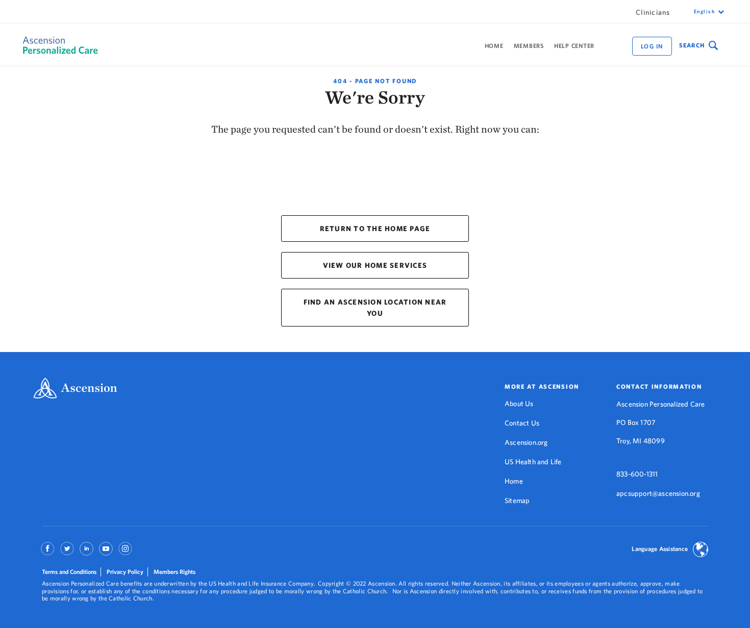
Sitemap (517, 500)
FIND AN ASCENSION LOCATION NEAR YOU (375, 307)
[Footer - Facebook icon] (48, 552)
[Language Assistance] (700, 550)
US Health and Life (533, 461)
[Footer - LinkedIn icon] (86, 552)
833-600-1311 (637, 474)
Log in (652, 46)
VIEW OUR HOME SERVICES (375, 265)
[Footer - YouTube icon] (106, 552)
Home (494, 45)
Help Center (574, 45)
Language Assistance (660, 548)
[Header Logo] (54, 45)
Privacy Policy (125, 571)
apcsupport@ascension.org (658, 493)
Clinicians (653, 12)
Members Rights (174, 571)
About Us (519, 403)
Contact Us (522, 423)
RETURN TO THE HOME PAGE (375, 228)
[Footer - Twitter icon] (67, 552)
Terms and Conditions (69, 571)
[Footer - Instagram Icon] (125, 552)
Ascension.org (526, 442)
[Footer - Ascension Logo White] (75, 389)
